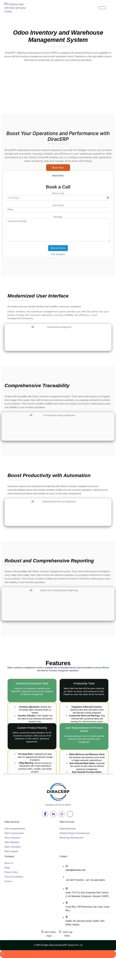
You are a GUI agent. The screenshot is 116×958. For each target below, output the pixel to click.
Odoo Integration (13, 837)
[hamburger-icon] (102, 7)
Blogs (7, 867)
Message (58, 217)
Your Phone (58, 205)
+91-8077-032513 (75, 880)
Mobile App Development (71, 837)
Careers (8, 881)
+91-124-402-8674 (95, 880)
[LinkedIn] (53, 814)
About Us (9, 863)
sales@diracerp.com (76, 870)
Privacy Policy (11, 872)
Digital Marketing (68, 828)
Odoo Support (11, 851)
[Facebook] (45, 814)
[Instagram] (62, 814)
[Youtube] (70, 814)
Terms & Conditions (14, 876)
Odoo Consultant (13, 846)
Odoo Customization (14, 833)
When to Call (58, 193)
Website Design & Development (75, 833)
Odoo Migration (12, 842)
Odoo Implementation (15, 828)
